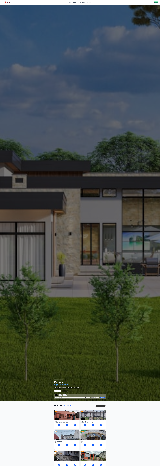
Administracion (88, 2)
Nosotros (79, 2)
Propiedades (74, 2)
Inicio (70, 2)
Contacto (83, 2)
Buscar (103, 397)
